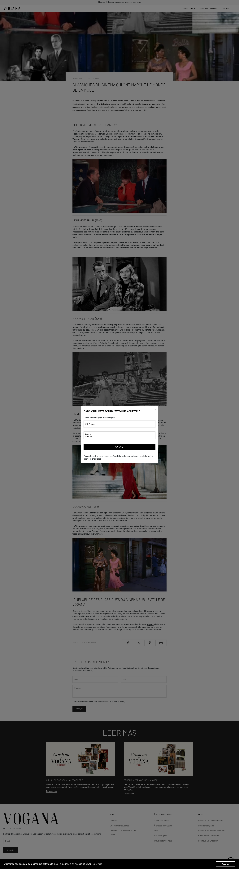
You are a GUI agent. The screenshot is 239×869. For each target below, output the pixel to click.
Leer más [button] (97, 864)
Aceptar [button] (225, 864)
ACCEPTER (119, 446)
